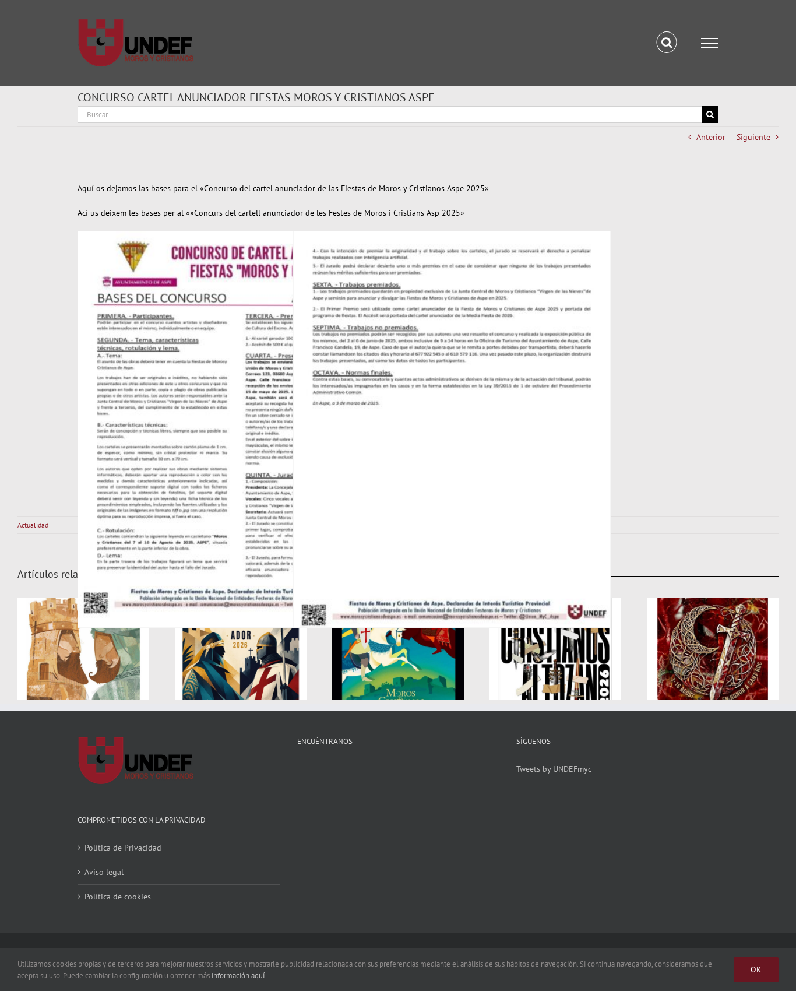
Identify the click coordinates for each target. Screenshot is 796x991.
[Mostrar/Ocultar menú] (709, 43)
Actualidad (32, 525)
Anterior (710, 137)
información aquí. (239, 976)
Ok (756, 969)
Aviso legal (104, 872)
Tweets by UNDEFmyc (553, 769)
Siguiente (753, 137)
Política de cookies (117, 896)
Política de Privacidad (122, 847)
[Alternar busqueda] (667, 42)
